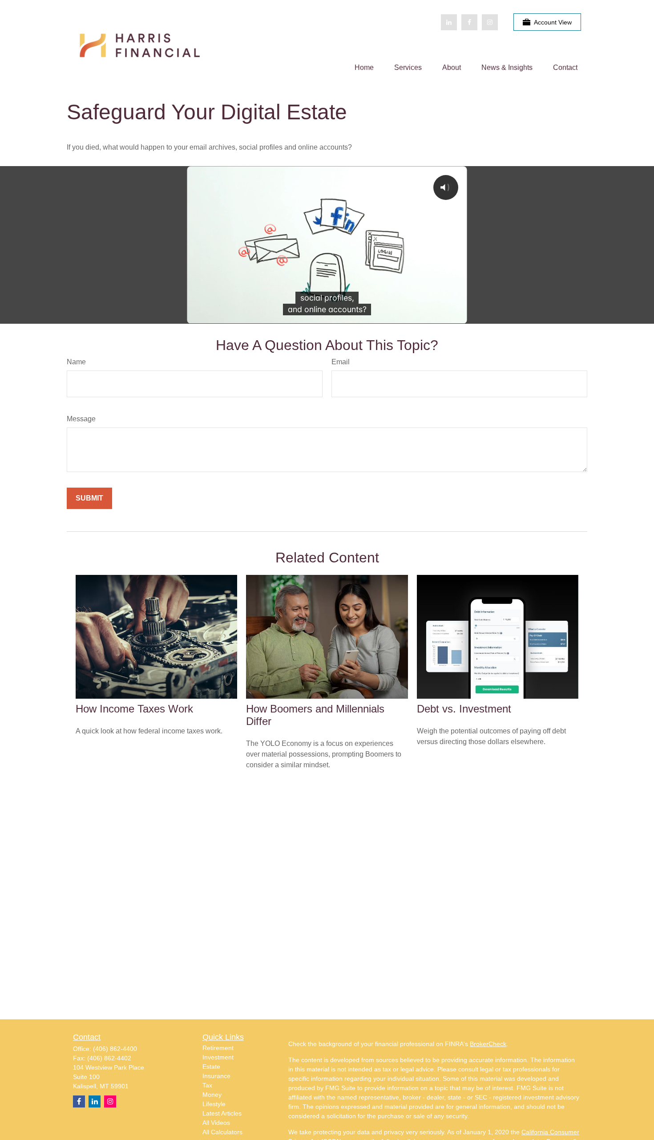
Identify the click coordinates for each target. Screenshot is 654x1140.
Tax (207, 1085)
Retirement (218, 1047)
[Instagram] (110, 1101)
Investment (218, 1057)
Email (340, 362)
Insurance (216, 1075)
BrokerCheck (488, 1043)
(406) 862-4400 (115, 1048)
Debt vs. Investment (464, 709)
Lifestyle (214, 1103)
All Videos (216, 1122)
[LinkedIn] (449, 22)
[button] (364, 67)
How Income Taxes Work (134, 709)
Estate (211, 1066)
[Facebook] (469, 22)
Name (76, 362)
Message (81, 419)
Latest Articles (222, 1113)
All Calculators (222, 1132)
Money (212, 1094)
